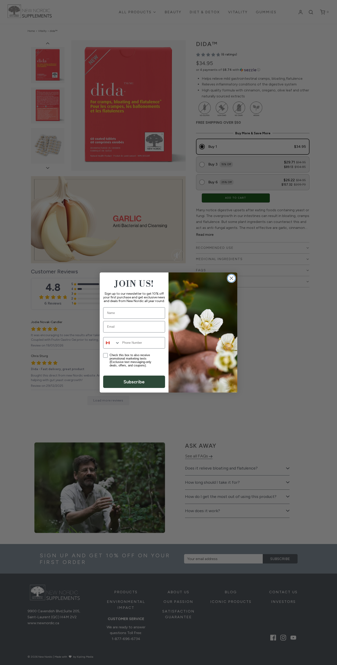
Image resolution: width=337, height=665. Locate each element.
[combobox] (111, 342)
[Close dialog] (231, 278)
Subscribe (134, 382)
